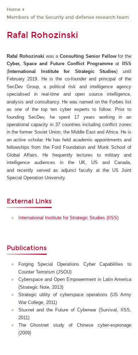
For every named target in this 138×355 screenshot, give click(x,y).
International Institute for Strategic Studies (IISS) (68, 217)
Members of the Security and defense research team (68, 17)
